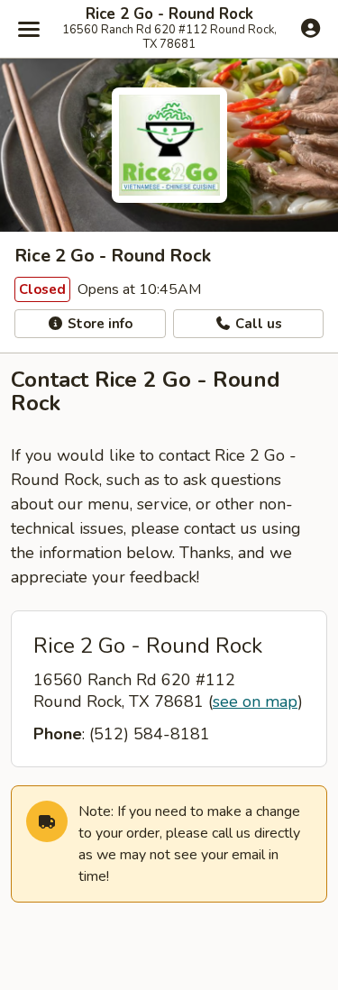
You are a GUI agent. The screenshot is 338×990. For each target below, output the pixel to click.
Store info (98, 324)
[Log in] (310, 28)
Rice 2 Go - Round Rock (169, 14)
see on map (255, 701)
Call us (257, 324)
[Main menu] (29, 29)
